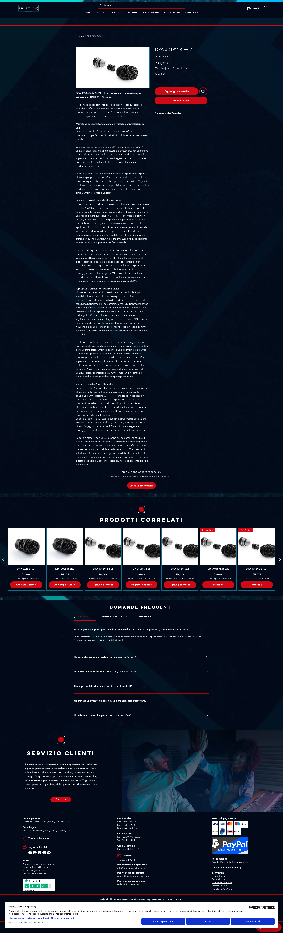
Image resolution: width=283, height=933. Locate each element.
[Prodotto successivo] (280, 559)
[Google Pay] (181, 108)
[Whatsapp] (44, 852)
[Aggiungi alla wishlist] (203, 91)
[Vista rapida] (26, 546)
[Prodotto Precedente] (3, 559)
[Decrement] (157, 80)
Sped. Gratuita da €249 (177, 68)
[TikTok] (39, 852)
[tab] (85, 617)
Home (79, 36)
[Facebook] (30, 852)
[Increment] (166, 80)
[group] (141, 559)
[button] (266, 8)
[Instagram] (35, 852)
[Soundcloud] (49, 852)
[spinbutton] (161, 80)
